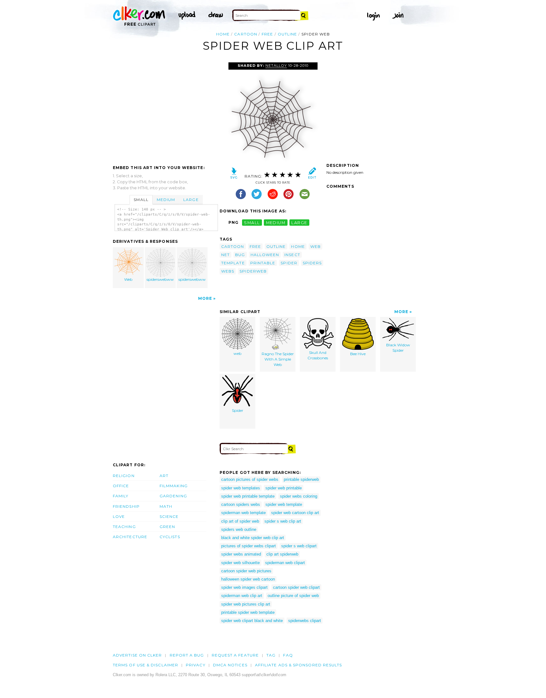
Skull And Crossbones (317, 355)
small (252, 222)
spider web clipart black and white (252, 620)
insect (292, 254)
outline (287, 34)
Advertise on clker (137, 655)
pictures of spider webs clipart (248, 546)
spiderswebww (160, 279)
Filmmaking (174, 485)
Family (120, 496)
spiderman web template (243, 512)
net (225, 254)
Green (167, 526)
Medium (166, 199)
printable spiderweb (301, 479)
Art (164, 475)
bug (240, 254)
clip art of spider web (240, 521)
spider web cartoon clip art (295, 512)
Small (141, 199)
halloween (265, 254)
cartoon (245, 34)
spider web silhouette (240, 562)
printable (263, 263)
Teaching (124, 526)
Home (223, 34)
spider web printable (283, 488)
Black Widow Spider (398, 348)
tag (271, 655)
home (298, 246)
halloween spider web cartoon (248, 579)
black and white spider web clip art (252, 537)
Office (121, 485)
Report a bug (187, 655)
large (299, 222)
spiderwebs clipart (304, 620)
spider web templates (240, 488)
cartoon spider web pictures (246, 571)
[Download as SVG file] (234, 174)
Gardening (173, 496)
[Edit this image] (312, 174)
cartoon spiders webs (240, 504)
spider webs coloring (298, 496)
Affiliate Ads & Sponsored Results (298, 665)
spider (289, 263)
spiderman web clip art (241, 595)
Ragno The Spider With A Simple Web (278, 359)
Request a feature (235, 655)
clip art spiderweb (282, 554)
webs (227, 271)
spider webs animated (241, 554)
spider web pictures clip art (245, 604)
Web (128, 279)
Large (190, 199)
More (205, 298)
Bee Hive (358, 353)
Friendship (126, 506)
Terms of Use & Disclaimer (145, 665)
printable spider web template (248, 612)
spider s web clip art (282, 521)
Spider (237, 410)
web (315, 246)
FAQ (288, 655)
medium (276, 222)
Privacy (195, 665)
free (267, 34)
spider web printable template (248, 496)
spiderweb (253, 271)
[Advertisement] (166, 110)
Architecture (130, 536)
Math (166, 506)
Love (119, 516)
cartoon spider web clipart (296, 587)
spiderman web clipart (285, 562)
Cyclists (170, 536)
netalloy (276, 65)
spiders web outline (238, 529)
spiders (312, 263)
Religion (124, 475)
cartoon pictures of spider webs (249, 479)
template (233, 263)
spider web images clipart (244, 587)
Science (169, 516)
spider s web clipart (299, 546)
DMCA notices (230, 665)
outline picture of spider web (293, 595)
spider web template (283, 504)
